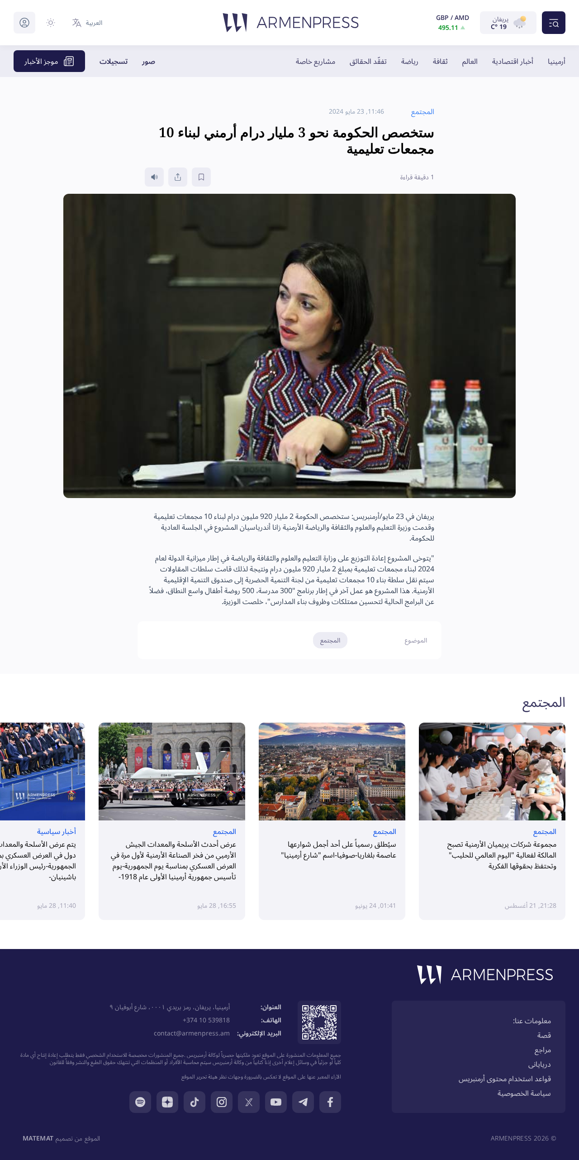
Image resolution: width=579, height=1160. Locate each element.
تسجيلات (114, 61)
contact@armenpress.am (192, 1033)
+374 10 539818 (206, 1020)
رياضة (409, 61)
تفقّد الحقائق (368, 61)
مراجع (543, 1050)
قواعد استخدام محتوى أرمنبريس (505, 1078)
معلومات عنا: (532, 1021)
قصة (544, 1035)
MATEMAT (38, 1138)
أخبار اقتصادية (512, 61)
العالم (470, 61)
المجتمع (330, 640)
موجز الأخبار (41, 61)
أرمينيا (556, 61)
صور (148, 61)
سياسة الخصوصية (524, 1093)
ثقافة (440, 61)
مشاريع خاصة (315, 61)
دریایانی (539, 1064)
